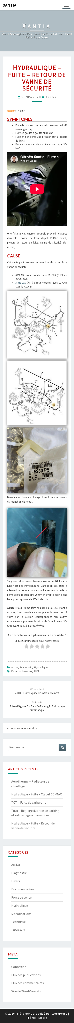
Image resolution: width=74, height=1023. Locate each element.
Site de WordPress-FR (26, 991)
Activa (14, 667)
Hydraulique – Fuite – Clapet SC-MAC (36, 794)
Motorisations (21, 914)
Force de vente (21, 897)
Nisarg (42, 1018)
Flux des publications (26, 975)
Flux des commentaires (27, 983)
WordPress (59, 1013)
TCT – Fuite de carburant (28, 802)
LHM (36, 671)
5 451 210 (20, 282)
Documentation (22, 889)
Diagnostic (26, 667)
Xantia (9, 5)
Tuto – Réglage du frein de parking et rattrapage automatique (37, 706)
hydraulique (25, 671)
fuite (14, 671)
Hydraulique (40, 667)
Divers (15, 881)
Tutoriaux (18, 930)
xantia (50, 97)
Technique (18, 922)
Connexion (18, 967)
